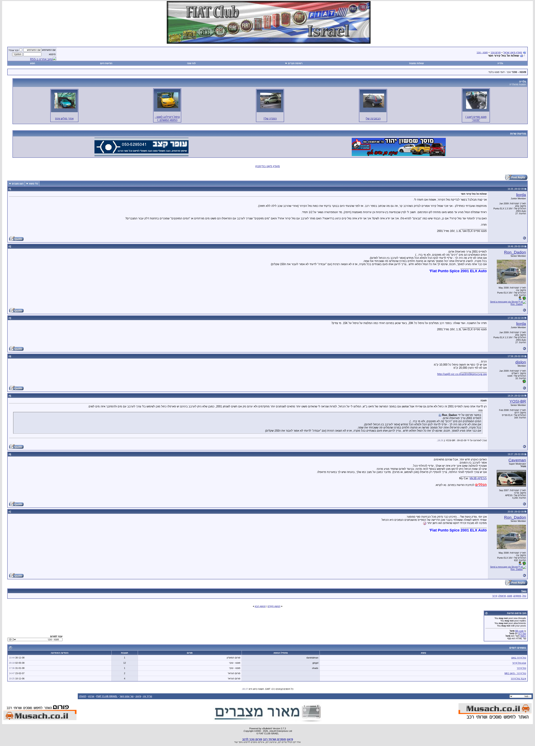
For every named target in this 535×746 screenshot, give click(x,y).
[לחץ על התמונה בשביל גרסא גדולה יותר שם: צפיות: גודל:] (476, 100)
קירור (494, 596)
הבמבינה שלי (373, 118)
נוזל (524, 596)
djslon (520, 362)
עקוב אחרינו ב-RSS (41, 59)
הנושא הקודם (274, 606)
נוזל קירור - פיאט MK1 (515, 673)
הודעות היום (106, 63)
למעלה (82, 696)
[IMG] (523, 636)
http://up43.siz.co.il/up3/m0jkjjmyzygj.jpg (462, 374)
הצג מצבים (17, 183)
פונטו (509, 596)
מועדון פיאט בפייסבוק (267, 166)
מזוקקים (517, 596)
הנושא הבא (260, 606)
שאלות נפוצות (416, 63)
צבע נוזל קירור (519, 663)
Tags (523, 591)
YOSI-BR (518, 401)
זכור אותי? (13, 50)
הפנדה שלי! (270, 118)
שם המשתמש (49, 50)
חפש (32, 63)
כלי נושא (33, 183)
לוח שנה (191, 63)
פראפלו (502, 596)
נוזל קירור (521, 668)
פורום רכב (282, 742)
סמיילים (522, 633)
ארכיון (91, 696)
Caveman (517, 460)
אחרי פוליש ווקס (64, 118)
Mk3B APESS (478, 478)
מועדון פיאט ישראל (512, 52)
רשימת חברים (295, 63)
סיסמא (52, 54)
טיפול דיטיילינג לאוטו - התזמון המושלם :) (167, 118)
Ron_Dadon (515, 252)
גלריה (500, 63)
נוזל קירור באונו (518, 657)
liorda (521, 195)
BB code (519, 631)
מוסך (240, 742)
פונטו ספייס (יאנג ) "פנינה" (476, 118)
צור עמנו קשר (127, 696)
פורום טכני (495, 52)
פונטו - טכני (482, 52)
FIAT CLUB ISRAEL (106, 696)
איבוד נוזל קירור (518, 678)
